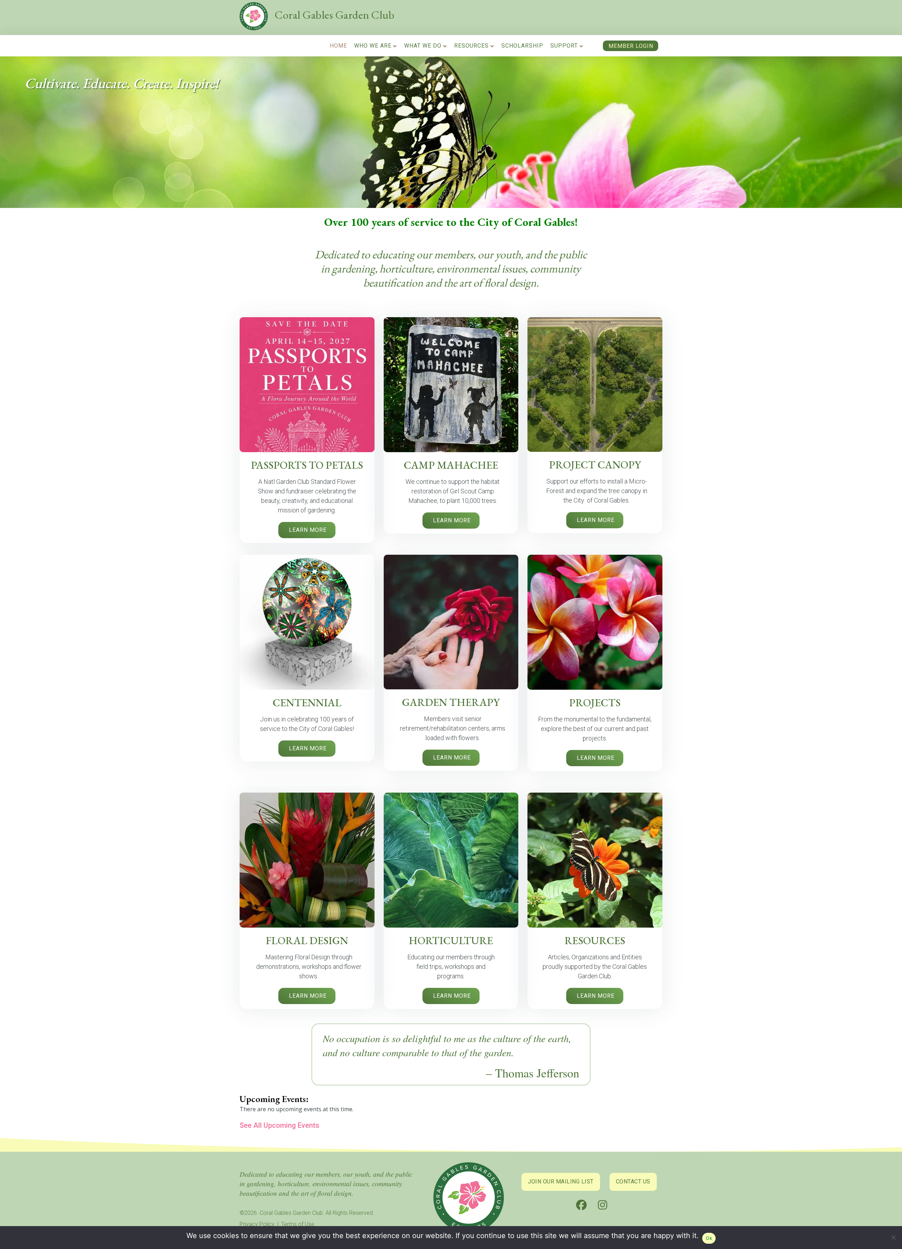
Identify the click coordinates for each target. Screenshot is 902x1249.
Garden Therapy (451, 702)
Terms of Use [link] (297, 1224)
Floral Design (307, 940)
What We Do (422, 45)
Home (338, 45)
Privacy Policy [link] (257, 1224)
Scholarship (522, 45)
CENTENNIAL (307, 702)
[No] (893, 1239)
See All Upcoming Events (279, 1125)
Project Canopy (595, 465)
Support (564, 45)
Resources (471, 45)
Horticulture (451, 940)
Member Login (630, 46)
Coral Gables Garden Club (334, 14)
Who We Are (372, 45)
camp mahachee (451, 465)
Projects (594, 702)
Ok (709, 1238)
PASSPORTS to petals (307, 465)
